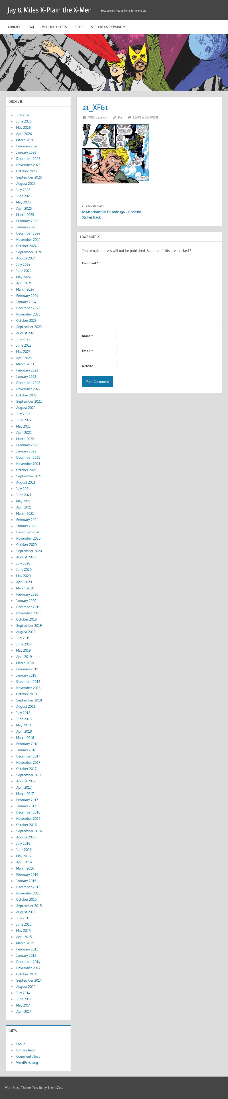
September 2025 (29, 177)
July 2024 (23, 264)
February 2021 (27, 519)
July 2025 (23, 189)
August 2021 (25, 482)
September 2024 (29, 252)
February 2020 (27, 594)
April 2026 (24, 133)
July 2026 (23, 115)
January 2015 (26, 955)
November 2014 (28, 968)
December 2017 (28, 756)
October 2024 (26, 245)
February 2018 (27, 743)
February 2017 (27, 800)
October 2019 (26, 619)
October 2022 (26, 395)
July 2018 (23, 712)
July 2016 (23, 843)
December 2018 (28, 681)
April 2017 (24, 787)
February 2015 (27, 949)
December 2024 (28, 233)
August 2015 (26, 912)
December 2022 (28, 382)
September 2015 (29, 905)
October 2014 (26, 974)
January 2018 (26, 750)
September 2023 (29, 326)
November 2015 (28, 893)
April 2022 (24, 432)
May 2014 (23, 1005)
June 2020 (24, 569)
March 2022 (25, 438)
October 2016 (26, 824)
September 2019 (29, 625)
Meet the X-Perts (54, 27)
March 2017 (25, 793)
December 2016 (28, 812)
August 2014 (26, 986)
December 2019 (28, 607)
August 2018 (26, 706)
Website (87, 366)
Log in (21, 1044)
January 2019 (26, 675)
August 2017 (25, 781)
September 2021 (29, 476)
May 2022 (23, 426)
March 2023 (25, 364)
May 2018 (23, 725)
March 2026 (25, 140)
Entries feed (25, 1050)
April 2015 (24, 936)
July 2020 (23, 563)
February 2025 (27, 221)
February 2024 (27, 295)
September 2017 (29, 775)
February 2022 (27, 445)
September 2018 (29, 700)
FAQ (31, 27)
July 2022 (23, 414)
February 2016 (27, 874)
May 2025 (23, 202)
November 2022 (28, 389)
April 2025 (24, 208)
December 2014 (28, 961)
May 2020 (23, 575)
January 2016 (26, 880)
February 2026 (27, 146)
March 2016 (25, 868)
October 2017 (26, 768)
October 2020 (26, 544)
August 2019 (26, 631)
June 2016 (24, 849)
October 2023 (26, 320)
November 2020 (28, 538)
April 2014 (24, 1011)
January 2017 (26, 806)
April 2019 (24, 656)
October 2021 (26, 470)
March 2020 (25, 588)
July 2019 (23, 638)
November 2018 (28, 687)
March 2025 (25, 214)
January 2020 (26, 600)
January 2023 (26, 376)
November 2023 (28, 314)
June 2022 (23, 420)
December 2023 (28, 308)
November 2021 (28, 463)
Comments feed (28, 1056)
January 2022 (26, 451)
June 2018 (24, 719)
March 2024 (25, 289)
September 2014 (29, 980)
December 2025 (28, 158)
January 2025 (26, 227)
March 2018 (25, 737)
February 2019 (27, 669)
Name (87, 336)
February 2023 (27, 370)
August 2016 (26, 837)
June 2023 (23, 345)
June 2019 (24, 644)
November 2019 (28, 613)
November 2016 (28, 818)
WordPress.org (27, 1062)
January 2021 (26, 526)
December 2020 (28, 532)
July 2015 (23, 918)
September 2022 (29, 401)
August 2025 (26, 183)
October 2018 (26, 694)
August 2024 (26, 258)
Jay (120, 117)
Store (79, 27)
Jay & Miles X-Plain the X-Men (50, 10)
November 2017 (28, 762)
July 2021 (23, 488)
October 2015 (26, 899)
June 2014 (24, 999)
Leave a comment (145, 117)
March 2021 (25, 513)
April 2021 (24, 507)
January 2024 (26, 301)
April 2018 (24, 731)
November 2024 (28, 239)
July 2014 (23, 993)
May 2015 (23, 930)
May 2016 (23, 856)
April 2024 (24, 283)
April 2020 (24, 582)
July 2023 (23, 339)
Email (87, 351)
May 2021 (23, 501)
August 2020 (26, 557)
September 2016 (29, 831)
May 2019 (23, 650)
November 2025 (28, 165)
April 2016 (24, 862)
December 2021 (28, 457)
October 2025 (26, 171)
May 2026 (23, 127)
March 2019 (25, 663)
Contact (14, 27)
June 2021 (23, 494)
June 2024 (24, 270)
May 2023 (23, 351)
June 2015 (24, 924)
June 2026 (24, 121)
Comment (90, 263)
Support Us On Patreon (108, 27)
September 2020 (29, 550)
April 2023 (24, 358)
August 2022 (25, 407)
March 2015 (25, 943)
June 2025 (24, 196)
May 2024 (23, 277)
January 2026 (26, 152)
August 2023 (25, 333)
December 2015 (28, 887)
